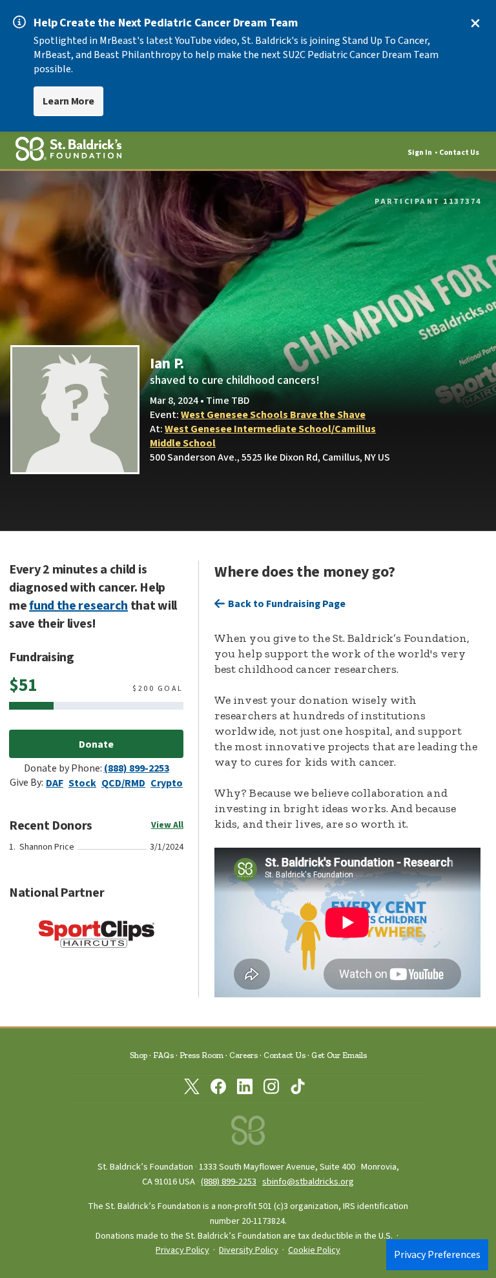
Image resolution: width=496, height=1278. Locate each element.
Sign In (420, 152)
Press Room (201, 1055)
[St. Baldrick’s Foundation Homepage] (248, 1133)
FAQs (163, 1055)
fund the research (78, 606)
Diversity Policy (248, 1250)
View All (167, 825)
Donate (96, 744)
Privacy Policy (182, 1250)
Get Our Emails (339, 1055)
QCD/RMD (123, 783)
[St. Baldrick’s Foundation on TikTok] (297, 1089)
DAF (54, 783)
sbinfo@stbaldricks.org (308, 1181)
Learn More (68, 101)
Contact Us (459, 152)
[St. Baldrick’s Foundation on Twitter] (192, 1089)
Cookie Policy (314, 1250)
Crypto (166, 783)
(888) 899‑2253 (228, 1181)
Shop (138, 1055)
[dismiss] (475, 23)
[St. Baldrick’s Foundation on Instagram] (271, 1089)
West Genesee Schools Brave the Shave (273, 415)
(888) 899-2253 (136, 768)
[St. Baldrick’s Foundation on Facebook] (218, 1089)
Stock (82, 783)
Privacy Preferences (437, 1255)
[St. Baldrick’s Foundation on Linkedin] (245, 1089)
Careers (243, 1055)
